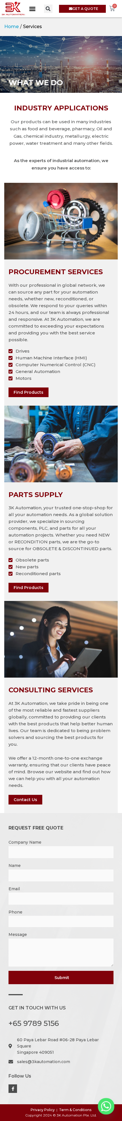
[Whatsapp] (106, 1106)
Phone (15, 912)
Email (14, 888)
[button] (32, 9)
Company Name (25, 842)
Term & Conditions (75, 1110)
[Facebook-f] (13, 1088)
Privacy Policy (43, 1110)
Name (15, 865)
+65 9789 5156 (34, 1023)
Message (18, 934)
